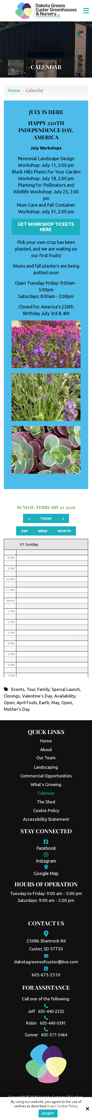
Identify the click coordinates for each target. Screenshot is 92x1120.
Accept (48, 1113)
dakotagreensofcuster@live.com (46, 961)
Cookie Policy (67, 1106)
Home (14, 90)
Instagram (46, 860)
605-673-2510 (46, 974)
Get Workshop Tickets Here (46, 226)
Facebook (46, 848)
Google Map (46, 873)
